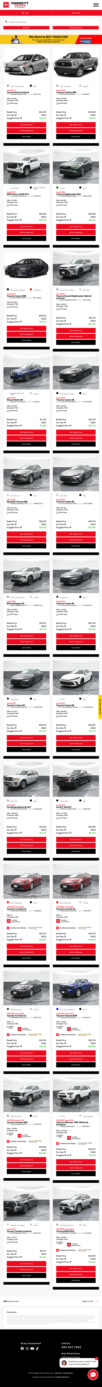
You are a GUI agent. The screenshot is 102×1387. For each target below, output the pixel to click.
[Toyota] (6, 5)
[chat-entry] (93, 1374)
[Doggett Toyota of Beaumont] (19, 5)
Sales (26, 13)
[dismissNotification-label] (96, 1358)
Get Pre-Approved (26, 130)
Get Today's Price (26, 125)
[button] (47, 64)
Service (77, 13)
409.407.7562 (71, 1347)
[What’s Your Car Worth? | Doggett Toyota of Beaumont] (51, 39)
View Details (26, 136)
